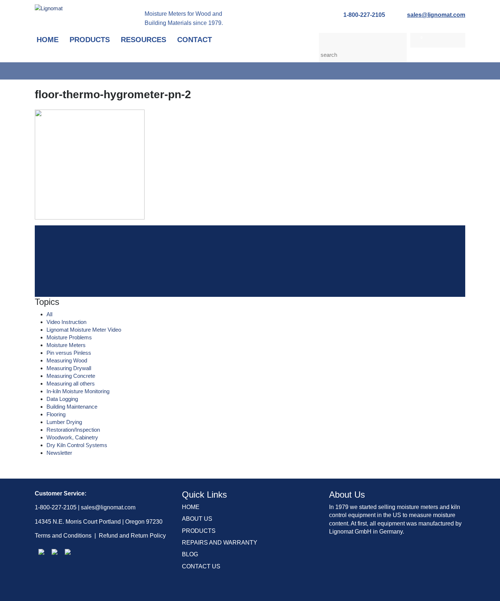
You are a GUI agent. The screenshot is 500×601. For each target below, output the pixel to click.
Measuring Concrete (70, 376)
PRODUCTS (199, 531)
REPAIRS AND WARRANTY (219, 542)
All (49, 314)
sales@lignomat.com (436, 15)
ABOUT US (197, 519)
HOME (190, 507)
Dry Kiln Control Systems (76, 445)
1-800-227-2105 (364, 15)
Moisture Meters (66, 345)
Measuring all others (70, 383)
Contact (194, 40)
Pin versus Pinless (68, 353)
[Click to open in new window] (41, 552)
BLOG (190, 554)
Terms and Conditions (63, 535)
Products (90, 40)
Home (48, 40)
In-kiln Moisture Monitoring (77, 391)
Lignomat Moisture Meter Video (83, 330)
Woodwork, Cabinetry (72, 437)
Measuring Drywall (68, 368)
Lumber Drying (64, 422)
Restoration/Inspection (73, 430)
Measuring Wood (66, 360)
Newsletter (59, 453)
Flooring (56, 414)
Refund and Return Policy (132, 535)
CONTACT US (201, 566)
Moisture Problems (69, 337)
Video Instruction (66, 322)
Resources (143, 40)
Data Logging (62, 399)
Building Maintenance (71, 406)
